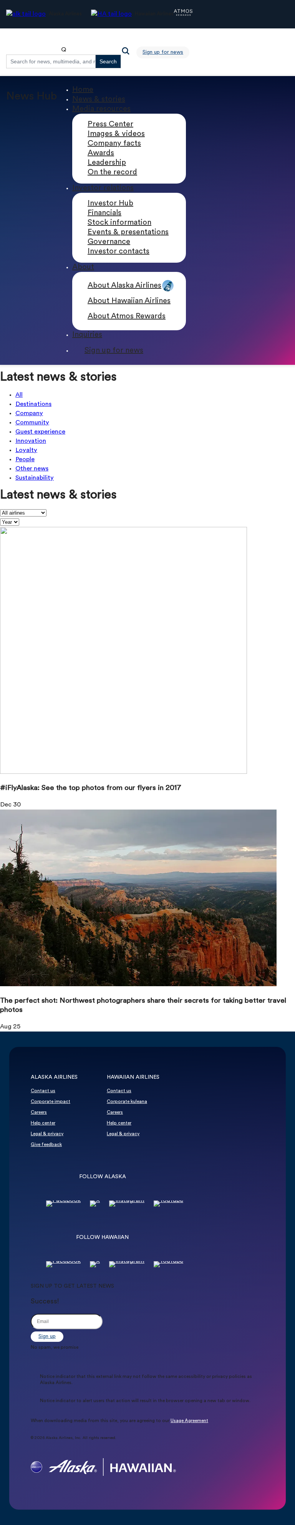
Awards (101, 153)
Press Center (110, 124)
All (19, 395)
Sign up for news (163, 52)
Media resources (101, 109)
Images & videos (116, 134)
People (25, 460)
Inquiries (87, 335)
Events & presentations (128, 232)
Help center (43, 1123)
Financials (104, 213)
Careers (39, 1112)
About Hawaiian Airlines (129, 301)
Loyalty (26, 450)
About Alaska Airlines (124, 286)
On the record (112, 172)
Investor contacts (118, 251)
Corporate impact (50, 1101)
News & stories (98, 99)
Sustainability (34, 478)
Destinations (33, 404)
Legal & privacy (47, 1134)
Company (29, 414)
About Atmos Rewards (127, 316)
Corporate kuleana (127, 1101)
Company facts (114, 143)
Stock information (119, 223)
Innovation (30, 441)
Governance (109, 242)
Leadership (107, 163)
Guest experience (40, 432)
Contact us (43, 1091)
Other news (31, 469)
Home (82, 90)
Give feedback (46, 1145)
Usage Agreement (189, 1421)
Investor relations (103, 188)
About (83, 267)
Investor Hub (110, 203)
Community (32, 423)
